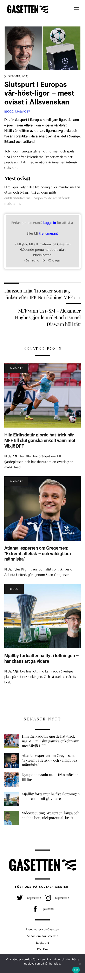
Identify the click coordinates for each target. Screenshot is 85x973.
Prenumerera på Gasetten (42, 929)
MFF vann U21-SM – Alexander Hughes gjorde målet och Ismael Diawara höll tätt (48, 317)
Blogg (9, 111)
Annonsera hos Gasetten (42, 936)
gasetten (48, 909)
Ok (76, 970)
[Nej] (80, 964)
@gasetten (33, 898)
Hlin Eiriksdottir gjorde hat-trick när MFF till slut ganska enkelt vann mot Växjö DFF (39, 440)
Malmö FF (22, 111)
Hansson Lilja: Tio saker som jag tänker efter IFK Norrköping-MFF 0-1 (42, 293)
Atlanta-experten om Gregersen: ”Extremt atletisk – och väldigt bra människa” (37, 553)
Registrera (42, 942)
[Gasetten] (27, 13)
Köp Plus (42, 949)
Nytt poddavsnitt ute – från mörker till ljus (50, 777)
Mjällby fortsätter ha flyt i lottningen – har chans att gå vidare (41, 658)
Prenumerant (48, 233)
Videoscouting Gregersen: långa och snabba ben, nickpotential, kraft (50, 815)
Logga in (49, 222)
